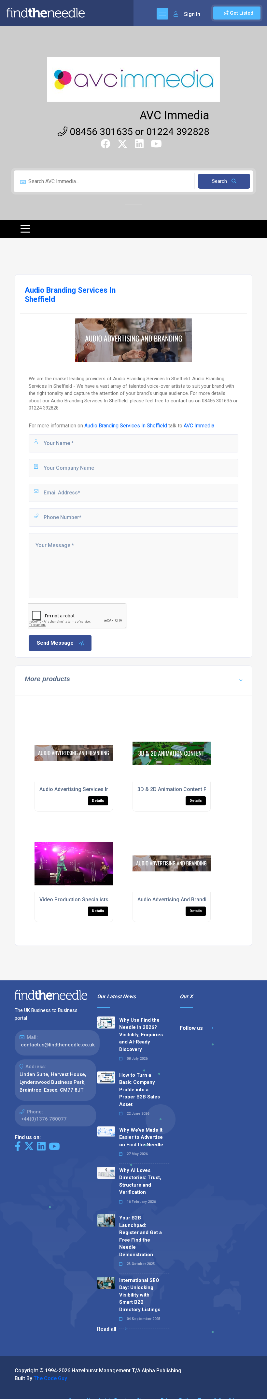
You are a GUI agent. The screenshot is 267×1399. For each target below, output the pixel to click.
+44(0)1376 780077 (44, 1119)
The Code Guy (50, 1378)
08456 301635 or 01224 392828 (138, 131)
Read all (107, 1329)
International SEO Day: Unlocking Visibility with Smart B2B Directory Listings (139, 1294)
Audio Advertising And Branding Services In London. (199, 899)
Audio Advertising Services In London (84, 789)
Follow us (192, 1028)
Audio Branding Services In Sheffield (125, 426)
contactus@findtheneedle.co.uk (58, 1045)
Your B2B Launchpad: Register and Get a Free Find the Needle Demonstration (140, 1236)
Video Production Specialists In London (86, 899)
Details (98, 801)
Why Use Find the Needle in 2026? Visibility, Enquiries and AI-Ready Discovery (141, 1034)
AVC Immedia (174, 115)
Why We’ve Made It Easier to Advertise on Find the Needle (141, 1137)
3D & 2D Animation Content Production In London (196, 789)
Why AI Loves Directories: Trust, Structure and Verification (140, 1181)
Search (220, 181)
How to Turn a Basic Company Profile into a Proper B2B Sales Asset (139, 1089)
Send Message (55, 643)
